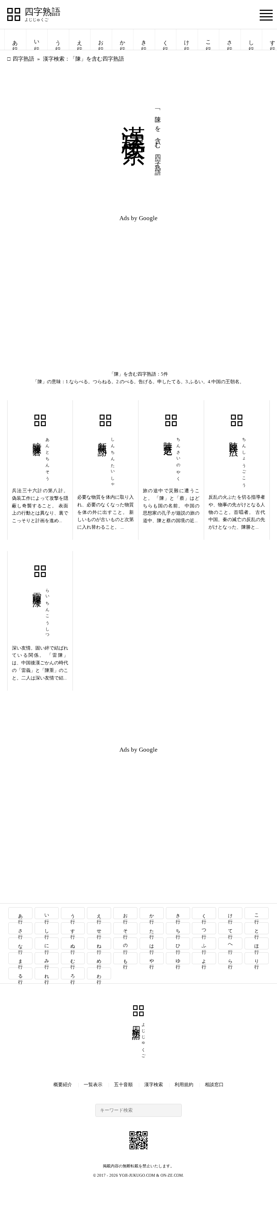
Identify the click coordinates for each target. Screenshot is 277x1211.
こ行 (208, 39)
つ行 (204, 928)
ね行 (99, 943)
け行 (187, 39)
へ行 (230, 943)
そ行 (125, 928)
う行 (58, 39)
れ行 (46, 973)
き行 (144, 39)
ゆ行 (178, 958)
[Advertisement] (72, 278)
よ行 (204, 958)
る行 (20, 973)
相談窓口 (214, 1084)
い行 (37, 39)
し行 (251, 39)
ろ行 (73, 973)
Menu (266, 15)
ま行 (20, 958)
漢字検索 (153, 1084)
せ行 (99, 928)
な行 (20, 943)
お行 (101, 39)
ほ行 (257, 943)
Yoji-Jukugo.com (137, 1175)
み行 (46, 958)
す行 (73, 928)
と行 (257, 928)
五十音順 (123, 1084)
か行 (123, 39)
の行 (125, 943)
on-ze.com (172, 1175)
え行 (80, 39)
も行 (125, 958)
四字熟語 (43, 12)
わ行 (99, 973)
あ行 (15, 39)
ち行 (178, 928)
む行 (73, 958)
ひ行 (178, 943)
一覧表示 (93, 1084)
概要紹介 (62, 1084)
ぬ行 (73, 943)
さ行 (230, 39)
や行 (151, 958)
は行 (151, 943)
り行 (257, 958)
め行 (99, 958)
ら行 (230, 958)
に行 (46, 943)
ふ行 (204, 943)
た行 (151, 928)
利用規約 (184, 1084)
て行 (230, 928)
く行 (165, 39)
